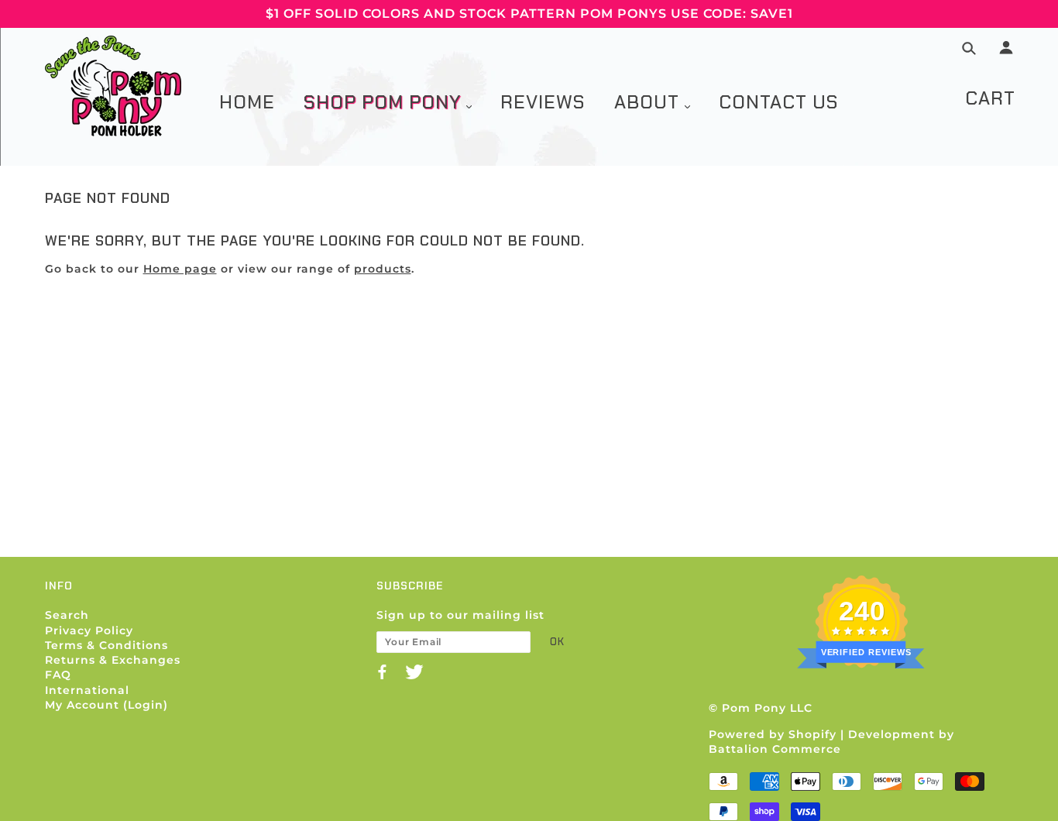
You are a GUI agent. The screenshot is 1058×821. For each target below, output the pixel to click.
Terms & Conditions (106, 645)
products (382, 269)
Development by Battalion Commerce (831, 741)
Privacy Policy (89, 630)
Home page (180, 269)
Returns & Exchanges (112, 660)
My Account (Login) (106, 705)
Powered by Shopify (772, 734)
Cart (990, 98)
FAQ (58, 675)
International (87, 690)
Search (67, 615)
